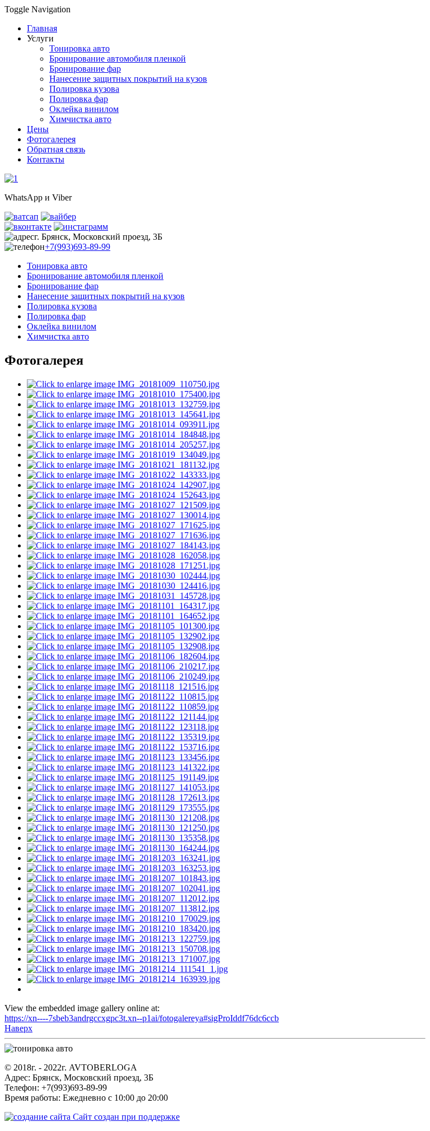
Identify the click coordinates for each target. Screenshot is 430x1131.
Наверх (18, 1028)
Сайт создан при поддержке (125, 1116)
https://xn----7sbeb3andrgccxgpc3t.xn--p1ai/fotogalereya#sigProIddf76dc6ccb (141, 1018)
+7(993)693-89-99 (77, 247)
